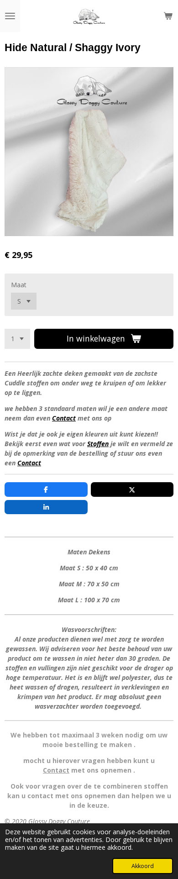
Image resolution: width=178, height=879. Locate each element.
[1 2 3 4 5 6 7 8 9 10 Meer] (17, 339)
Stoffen (98, 443)
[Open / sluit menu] (10, 16)
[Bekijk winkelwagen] (168, 16)
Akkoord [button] (142, 866)
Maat (18, 284)
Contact (64, 418)
